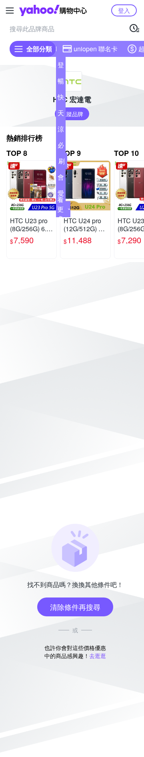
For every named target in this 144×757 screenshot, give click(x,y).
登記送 (61, 66)
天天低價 (61, 114)
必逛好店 (61, 146)
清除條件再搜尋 (75, 607)
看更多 (60, 209)
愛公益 (61, 194)
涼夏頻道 (61, 130)
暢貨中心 (61, 82)
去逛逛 (97, 656)
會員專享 (61, 178)
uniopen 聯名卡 (96, 48)
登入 (124, 10)
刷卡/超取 (62, 162)
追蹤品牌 (72, 114)
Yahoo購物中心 (53, 10)
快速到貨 (61, 98)
